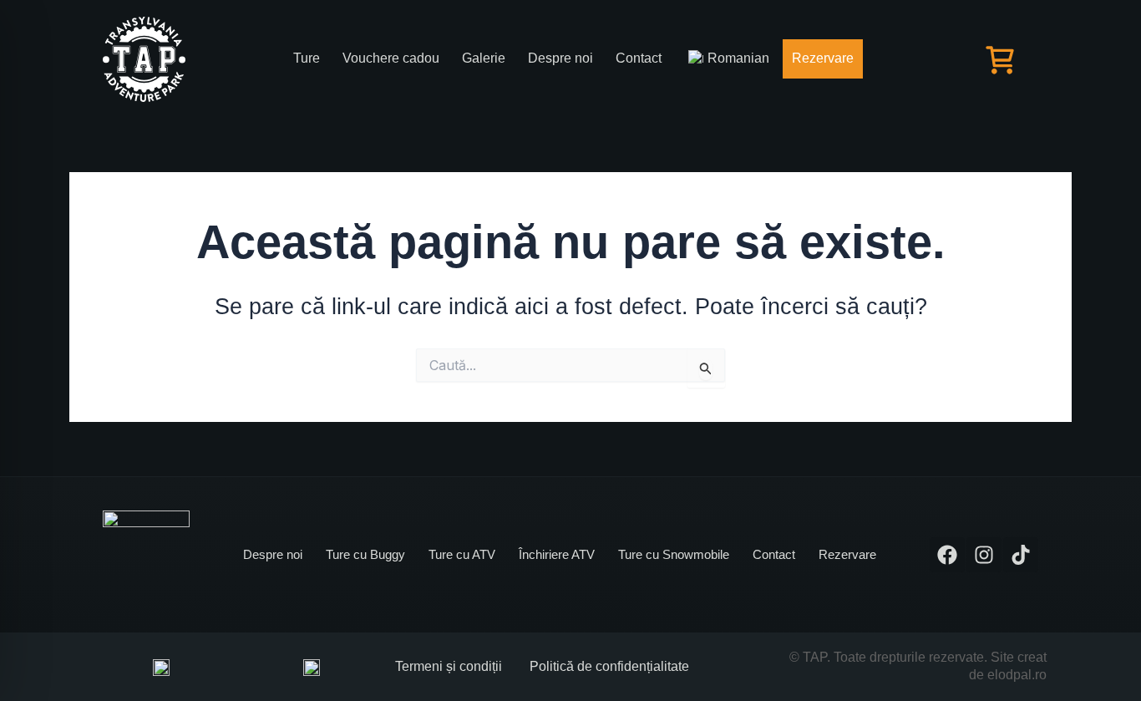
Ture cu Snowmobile (673, 554)
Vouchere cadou (390, 58)
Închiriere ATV (557, 554)
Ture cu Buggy (365, 554)
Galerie (483, 58)
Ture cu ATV (462, 554)
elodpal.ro (1017, 675)
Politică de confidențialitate (609, 666)
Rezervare (823, 58)
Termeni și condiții (448, 666)
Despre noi (560, 58)
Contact (639, 58)
